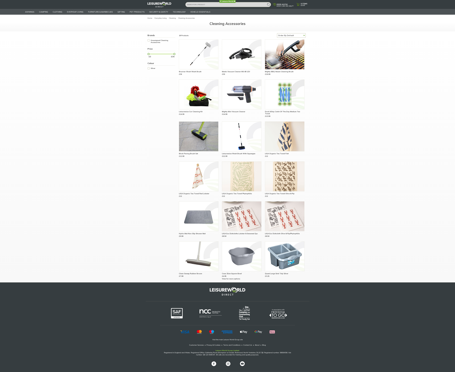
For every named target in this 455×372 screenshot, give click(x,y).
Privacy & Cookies (214, 345)
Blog (264, 345)
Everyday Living (75, 12)
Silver (153, 68)
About (257, 345)
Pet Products (137, 12)
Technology (179, 12)
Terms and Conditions (232, 345)
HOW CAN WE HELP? (285, 5)
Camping (43, 12)
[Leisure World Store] (165, 5)
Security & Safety (158, 12)
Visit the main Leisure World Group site (227, 340)
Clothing (57, 12)
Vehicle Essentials (200, 12)
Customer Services (196, 345)
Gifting (121, 12)
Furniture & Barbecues (100, 12)
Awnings (29, 12)
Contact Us (247, 345)
